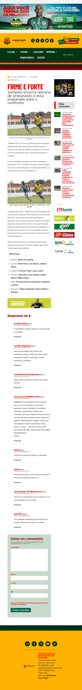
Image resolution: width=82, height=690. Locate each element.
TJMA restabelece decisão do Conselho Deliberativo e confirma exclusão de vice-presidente (68, 176)
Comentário (15, 547)
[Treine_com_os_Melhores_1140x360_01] (41, 29)
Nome (13, 574)
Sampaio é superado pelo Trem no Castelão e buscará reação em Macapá (68, 192)
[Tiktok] (52, 41)
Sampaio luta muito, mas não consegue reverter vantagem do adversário (68, 147)
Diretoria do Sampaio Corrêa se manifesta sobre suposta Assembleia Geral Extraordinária (68, 119)
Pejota (17, 450)
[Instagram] (33, 41)
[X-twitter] (42, 41)
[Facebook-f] (38, 41)
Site (12, 592)
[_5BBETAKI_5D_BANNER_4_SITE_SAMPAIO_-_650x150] (29, 309)
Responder (17, 337)
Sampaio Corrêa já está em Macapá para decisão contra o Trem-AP (68, 161)
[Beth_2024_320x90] (64, 247)
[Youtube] (47, 41)
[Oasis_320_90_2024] (64, 239)
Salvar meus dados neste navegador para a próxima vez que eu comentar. (29, 603)
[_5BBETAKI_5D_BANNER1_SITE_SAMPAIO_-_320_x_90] (64, 222)
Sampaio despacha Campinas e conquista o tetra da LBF (67, 134)
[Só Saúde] (64, 214)
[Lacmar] (64, 255)
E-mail (14, 583)
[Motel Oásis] (64, 96)
